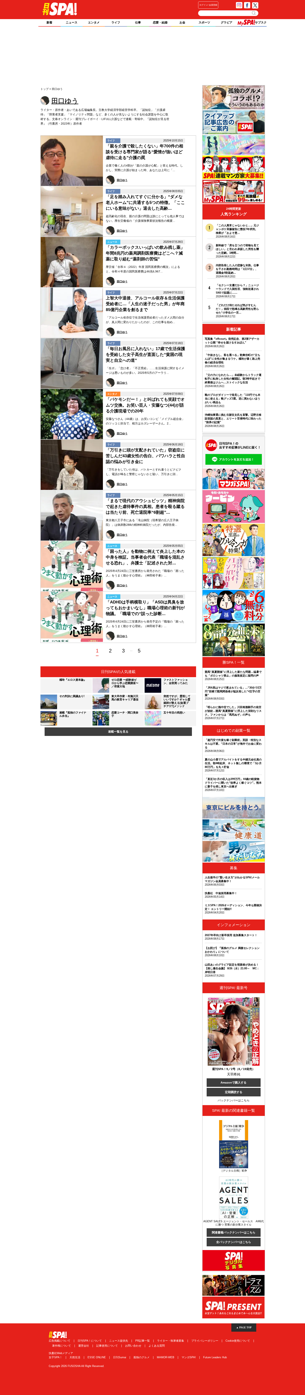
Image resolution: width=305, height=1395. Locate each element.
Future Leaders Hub (215, 1357)
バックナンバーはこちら (234, 1100)
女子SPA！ (56, 1357)
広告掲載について (60, 1340)
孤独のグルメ (141, 1357)
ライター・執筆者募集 (171, 1340)
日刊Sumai (120, 1357)
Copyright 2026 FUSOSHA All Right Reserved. (76, 1366)
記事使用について (107, 1345)
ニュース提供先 (119, 1340)
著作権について (62, 1345)
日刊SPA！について (90, 1340)
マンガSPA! (189, 1357)
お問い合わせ (133, 1345)
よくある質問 (157, 1345)
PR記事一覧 (143, 1340)
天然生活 (75, 1357)
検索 (254, 13)
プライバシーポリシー (205, 1340)
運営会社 (84, 1345)
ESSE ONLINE (97, 1357)
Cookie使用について (238, 1340)
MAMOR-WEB (166, 1357)
